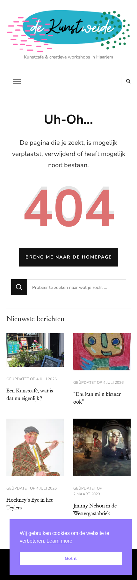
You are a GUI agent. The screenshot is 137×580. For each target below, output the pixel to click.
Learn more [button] (59, 541)
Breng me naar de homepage (68, 257)
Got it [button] (71, 558)
